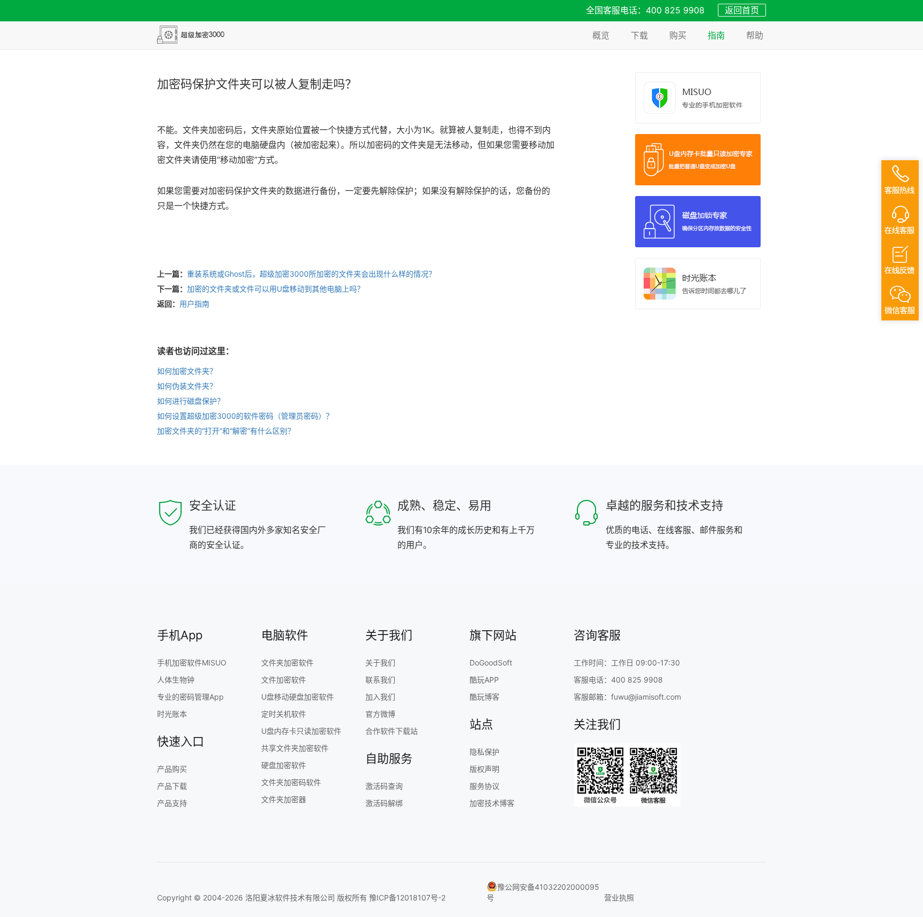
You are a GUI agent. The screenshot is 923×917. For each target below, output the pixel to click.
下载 (639, 35)
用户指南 (194, 303)
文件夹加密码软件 (291, 782)
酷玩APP (484, 679)
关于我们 (380, 662)
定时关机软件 (283, 713)
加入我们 (380, 696)
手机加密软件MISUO (191, 662)
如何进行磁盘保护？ (190, 400)
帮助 (754, 35)
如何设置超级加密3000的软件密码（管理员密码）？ (245, 415)
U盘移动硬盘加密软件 (297, 696)
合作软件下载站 (391, 730)
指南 (716, 35)
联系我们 (380, 679)
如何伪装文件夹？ (187, 385)
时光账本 (172, 713)
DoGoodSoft (491, 662)
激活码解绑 (384, 803)
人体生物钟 (175, 679)
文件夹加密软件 (287, 662)
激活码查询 (384, 785)
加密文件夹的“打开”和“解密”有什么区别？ (226, 430)
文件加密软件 (283, 679)
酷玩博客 (484, 696)
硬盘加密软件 (283, 765)
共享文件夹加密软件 (294, 748)
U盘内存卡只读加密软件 (301, 730)
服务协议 (484, 785)
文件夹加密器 (283, 799)
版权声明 (484, 768)
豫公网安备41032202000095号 (543, 892)
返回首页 (742, 10)
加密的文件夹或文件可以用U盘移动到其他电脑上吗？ (275, 288)
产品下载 (172, 785)
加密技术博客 (492, 803)
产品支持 (172, 803)
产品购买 (172, 768)
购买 (677, 35)
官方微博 (380, 713)
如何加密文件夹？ (187, 370)
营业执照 (619, 897)
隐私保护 (484, 751)
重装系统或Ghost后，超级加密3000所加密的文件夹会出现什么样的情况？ (311, 273)
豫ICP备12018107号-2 (407, 897)
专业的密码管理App (190, 696)
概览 (600, 35)
